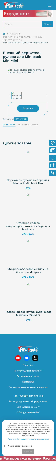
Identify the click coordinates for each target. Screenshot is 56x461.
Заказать (28, 108)
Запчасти (13, 34)
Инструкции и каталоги (28, 370)
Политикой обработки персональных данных (28, 439)
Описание (9, 125)
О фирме (28, 365)
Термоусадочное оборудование (28, 401)
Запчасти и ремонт (28, 407)
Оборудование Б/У (28, 412)
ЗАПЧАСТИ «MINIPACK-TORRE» (17, 37)
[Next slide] (46, 95)
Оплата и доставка (28, 376)
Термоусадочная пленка (28, 395)
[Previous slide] (9, 95)
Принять (28, 451)
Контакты (28, 381)
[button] (16, 95)
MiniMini (38, 37)
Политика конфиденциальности (28, 387)
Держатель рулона (11, 40)
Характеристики (28, 125)
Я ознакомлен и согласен (20, 446)
